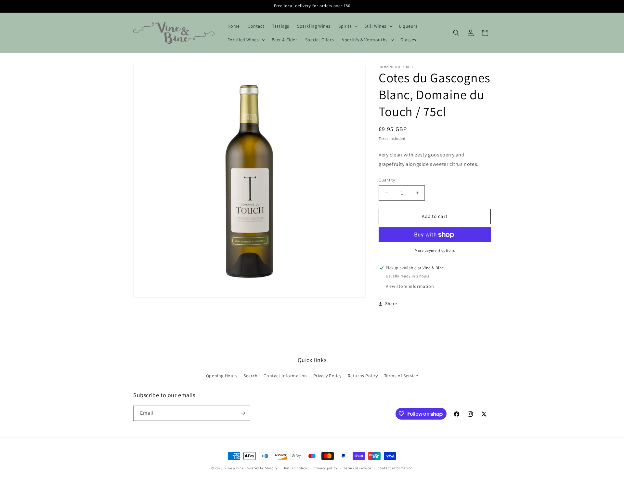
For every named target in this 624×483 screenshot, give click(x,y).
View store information (410, 286)
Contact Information (285, 376)
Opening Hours (222, 376)
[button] (347, 26)
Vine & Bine (234, 468)
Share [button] (391, 303)
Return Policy (295, 468)
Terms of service (357, 468)
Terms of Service (401, 376)
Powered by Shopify (261, 468)
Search (250, 376)
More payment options (435, 250)
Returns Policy (363, 376)
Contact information (395, 468)
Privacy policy (325, 468)
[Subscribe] (243, 413)
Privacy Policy (327, 376)
